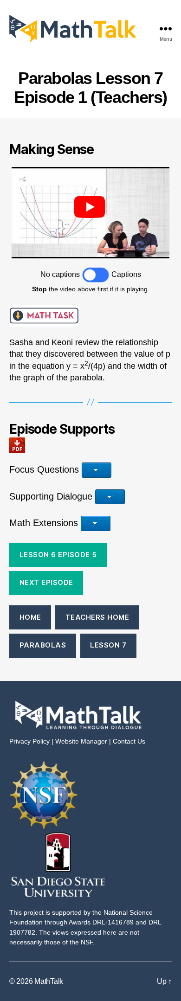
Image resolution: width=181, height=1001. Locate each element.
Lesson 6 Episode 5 (58, 554)
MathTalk (48, 981)
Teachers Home (97, 617)
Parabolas (42, 645)
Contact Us (129, 741)
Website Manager (81, 741)
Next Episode (46, 582)
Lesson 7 (108, 645)
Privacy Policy (29, 741)
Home (30, 617)
